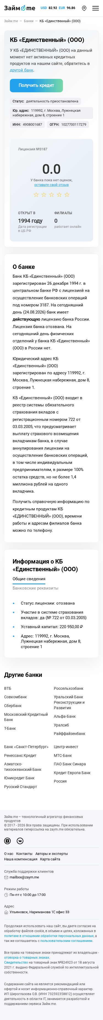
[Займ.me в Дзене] (7, 841)
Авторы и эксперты (51, 854)
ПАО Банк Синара (70, 764)
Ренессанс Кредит (20, 755)
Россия (60, 781)
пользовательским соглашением (66, 941)
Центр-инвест (66, 747)
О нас (8, 854)
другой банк (21, 70)
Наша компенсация (20, 859)
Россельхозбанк (68, 688)
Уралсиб (61, 725)
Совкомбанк (15, 697)
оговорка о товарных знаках (26, 957)
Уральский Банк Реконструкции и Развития (69, 702)
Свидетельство (16, 962)
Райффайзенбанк (69, 733)
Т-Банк (10, 728)
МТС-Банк (63, 755)
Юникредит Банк (19, 778)
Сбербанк (13, 705)
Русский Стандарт (20, 787)
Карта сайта (50, 859)
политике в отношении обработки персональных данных (49, 936)
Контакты (24, 854)
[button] (84, 8)
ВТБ (7, 688)
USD (44, 8)
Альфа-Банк (65, 716)
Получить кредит (36, 85)
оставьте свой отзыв (51, 185)
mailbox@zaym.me (24, 877)
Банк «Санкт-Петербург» (26, 747)
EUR (62, 8)
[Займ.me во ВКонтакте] (20, 841)
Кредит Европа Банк (72, 773)
